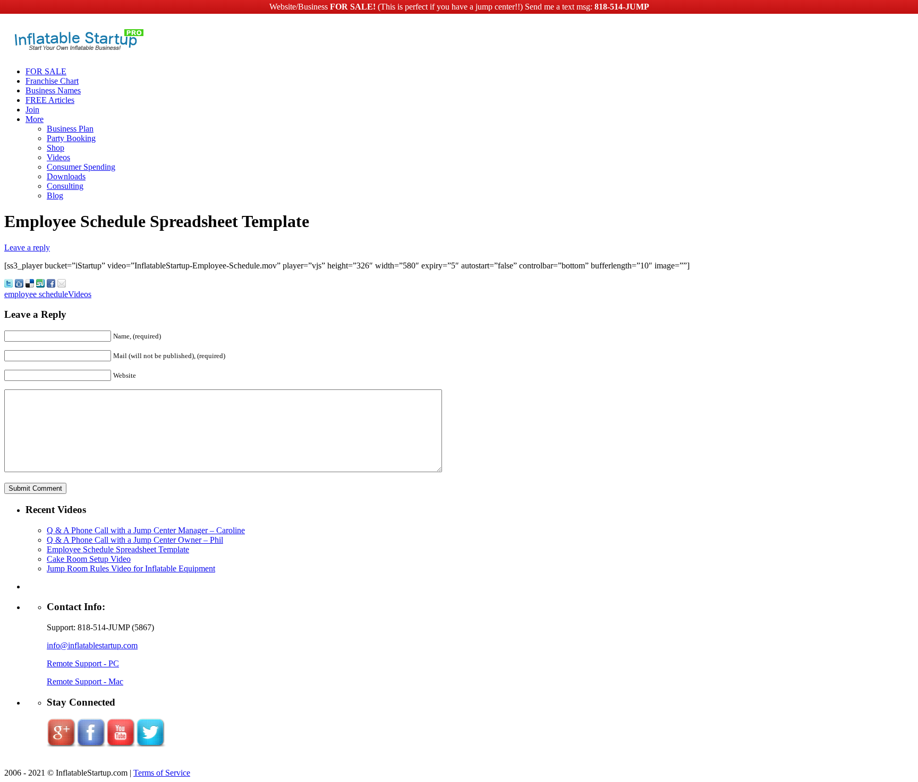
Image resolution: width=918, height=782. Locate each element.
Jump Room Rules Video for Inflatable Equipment (131, 568)
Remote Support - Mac (85, 681)
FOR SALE (46, 71)
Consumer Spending (81, 166)
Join (32, 109)
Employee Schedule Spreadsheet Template (118, 549)
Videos (58, 157)
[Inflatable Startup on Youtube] (121, 745)
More (35, 119)
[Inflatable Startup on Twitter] (151, 745)
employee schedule (36, 294)
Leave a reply (27, 247)
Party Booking (71, 138)
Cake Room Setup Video (89, 558)
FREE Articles (50, 100)
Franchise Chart (52, 80)
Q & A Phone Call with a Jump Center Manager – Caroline (146, 530)
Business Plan (70, 128)
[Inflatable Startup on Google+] (61, 745)
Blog (55, 195)
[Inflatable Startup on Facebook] (91, 745)
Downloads (66, 176)
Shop (55, 147)
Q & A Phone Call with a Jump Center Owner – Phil (135, 539)
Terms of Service (161, 772)
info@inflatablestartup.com (92, 645)
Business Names (53, 90)
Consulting (65, 185)
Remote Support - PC (83, 663)
